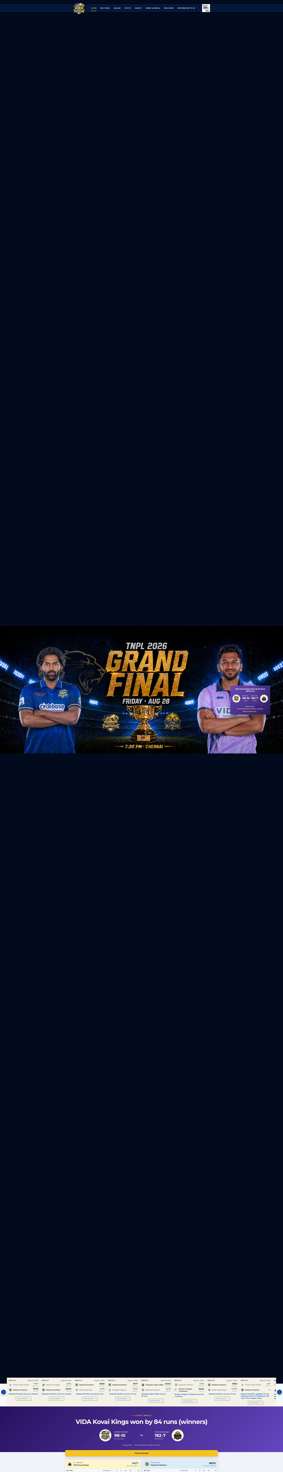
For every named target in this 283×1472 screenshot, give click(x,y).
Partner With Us (186, 8)
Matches (105, 8)
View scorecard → (250, 711)
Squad (117, 8)
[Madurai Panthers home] (79, 8)
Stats (128, 8)
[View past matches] (3, 1392)
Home (94, 8)
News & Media (153, 8)
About (138, 8)
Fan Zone (169, 8)
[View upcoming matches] (279, 1392)
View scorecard (23, 1398)
